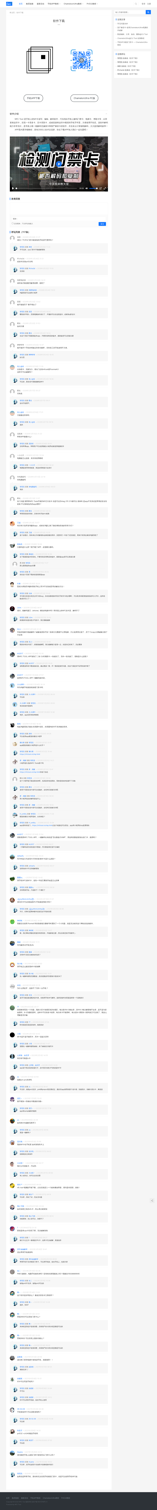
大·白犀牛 (21, 684)
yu (18, 1120)
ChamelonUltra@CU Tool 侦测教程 (130, 38)
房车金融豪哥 (22, 1249)
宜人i (19, 629)
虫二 (19, 1271)
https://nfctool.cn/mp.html (30, 754)
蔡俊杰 (19, 544)
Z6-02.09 (21, 1409)
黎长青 (22, 743)
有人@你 (20, 366)
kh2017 (20, 653)
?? (18, 1007)
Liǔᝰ (19, 608)
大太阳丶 (20, 1163)
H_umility (23, 814)
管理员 (22, 247)
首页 (21, 4)
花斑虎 (31, 444)
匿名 (30, 333)
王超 (19, 523)
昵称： (15, 219)
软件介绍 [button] (14, 114)
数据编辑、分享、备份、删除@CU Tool (132, 34)
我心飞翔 (20, 1206)
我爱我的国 (33, 290)
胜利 (19, 724)
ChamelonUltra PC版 (84, 98)
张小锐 (19, 964)
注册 (149, 4)
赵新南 (19, 1357)
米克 (19, 985)
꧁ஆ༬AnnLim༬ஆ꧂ (25, 899)
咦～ (19, 1292)
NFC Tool (18, 1504)
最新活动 (40, 4)
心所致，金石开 (23, 1055)
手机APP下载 (33, 98)
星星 (30, 312)
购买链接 (29, 4)
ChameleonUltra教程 (73, 4)
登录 (143, 4)
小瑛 (19, 1034)
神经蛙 (19, 920)
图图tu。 (20, 877)
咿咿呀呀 (32, 355)
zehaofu (20, 856)
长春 (19, 583)
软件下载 (133, 58)
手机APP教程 (53, 4)
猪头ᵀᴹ (19, 1184)
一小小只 (32, 465)
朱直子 (19, 1430)
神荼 (30, 247)
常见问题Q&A (122, 24)
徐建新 (19, 1378)
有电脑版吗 (33, 487)
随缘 (19, 942)
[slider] (46, 188)
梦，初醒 (23, 760)
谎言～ (19, 1098)
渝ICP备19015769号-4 (39, 1502)
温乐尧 (19, 1141)
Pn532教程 (91, 4)
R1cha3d (32, 268)
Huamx (20, 1452)
